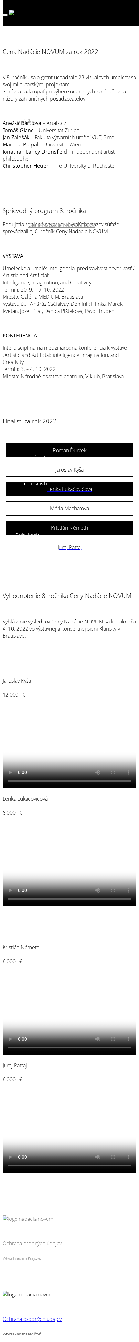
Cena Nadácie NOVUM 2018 (61, 302)
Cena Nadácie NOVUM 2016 (61, 354)
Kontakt (25, 664)
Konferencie (43, 638)
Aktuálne (26, 431)
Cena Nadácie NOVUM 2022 (61, 225)
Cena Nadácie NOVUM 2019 (61, 276)
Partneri (38, 95)
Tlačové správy (46, 612)
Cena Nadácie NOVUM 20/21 (62, 250)
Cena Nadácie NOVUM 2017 (61, 328)
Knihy (35, 561)
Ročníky (25, 121)
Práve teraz (42, 457)
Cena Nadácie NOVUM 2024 (61, 173)
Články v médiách (49, 587)
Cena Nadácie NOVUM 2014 (61, 406)
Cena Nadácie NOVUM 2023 (61, 199)
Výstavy (25, 509)
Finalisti (37, 147)
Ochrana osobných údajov (32, 1243)
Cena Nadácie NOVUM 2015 (61, 380)
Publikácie (28, 535)
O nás (22, 44)
